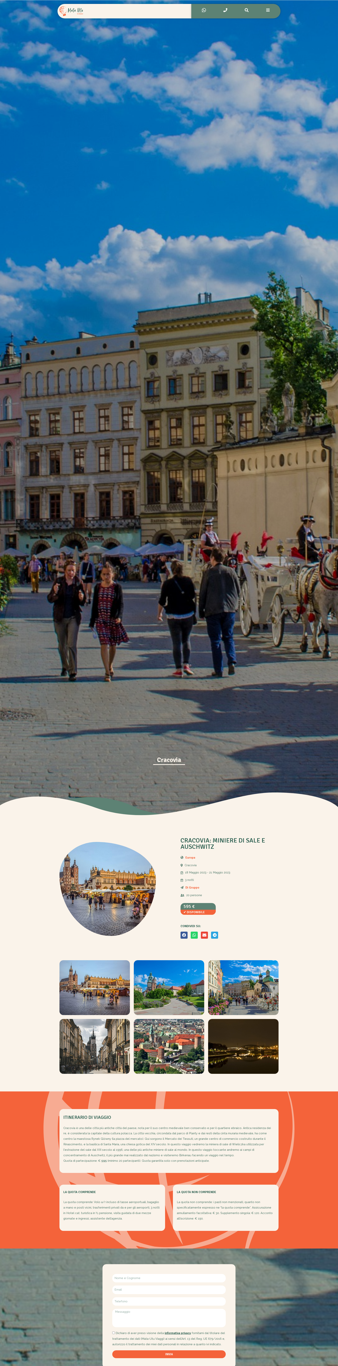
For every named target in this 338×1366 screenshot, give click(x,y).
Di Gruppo (192, 888)
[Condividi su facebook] (184, 935)
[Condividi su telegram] (214, 935)
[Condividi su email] (204, 935)
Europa (190, 858)
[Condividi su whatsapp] (194, 935)
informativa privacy (178, 1333)
